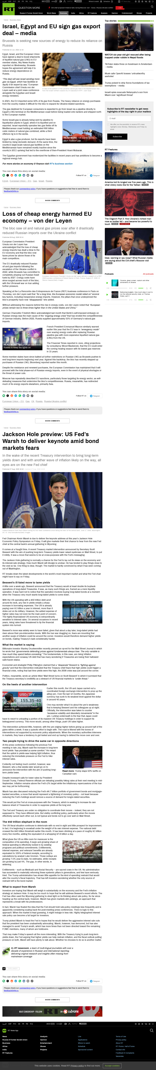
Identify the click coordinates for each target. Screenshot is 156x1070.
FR (23, 1)
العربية (4, 1)
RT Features (92, 13)
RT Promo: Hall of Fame (125, 1046)
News (4, 1036)
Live (79, 1036)
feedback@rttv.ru (11, 191)
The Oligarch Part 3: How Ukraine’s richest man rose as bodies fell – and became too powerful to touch (128, 221)
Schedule (81, 1046)
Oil (32, 401)
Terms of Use (121, 1036)
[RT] (46, 1)
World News (51, 13)
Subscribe (117, 136)
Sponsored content (85, 1050)
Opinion (115, 13)
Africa (81, 13)
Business (63, 13)
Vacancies (120, 1056)
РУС (14, 1)
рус (14, 1024)
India (73, 13)
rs (27, 1024)
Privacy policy (121, 1040)
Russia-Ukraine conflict (55, 401)
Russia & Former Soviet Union (31, 13)
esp (9, 1024)
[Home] (8, 9)
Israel (41, 181)
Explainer (12, 969)
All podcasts (148, 274)
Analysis (104, 13)
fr (23, 1024)
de (19, 1024)
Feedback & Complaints (125, 1053)
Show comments (52, 200)
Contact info (120, 1050)
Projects (149, 13)
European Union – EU (20, 181)
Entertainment (127, 13)
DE (19, 1)
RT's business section (60, 163)
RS (27, 1)
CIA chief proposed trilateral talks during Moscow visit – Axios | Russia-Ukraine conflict (82, 8)
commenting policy (27, 189)
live (120, 8)
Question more (29, 7)
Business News (15, 20)
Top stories (111, 21)
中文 (30, 1)
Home (6, 20)
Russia (49, 181)
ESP (9, 1)
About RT (119, 1043)
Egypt (5, 181)
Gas (35, 181)
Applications (82, 1040)
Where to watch (84, 1043)
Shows (139, 13)
